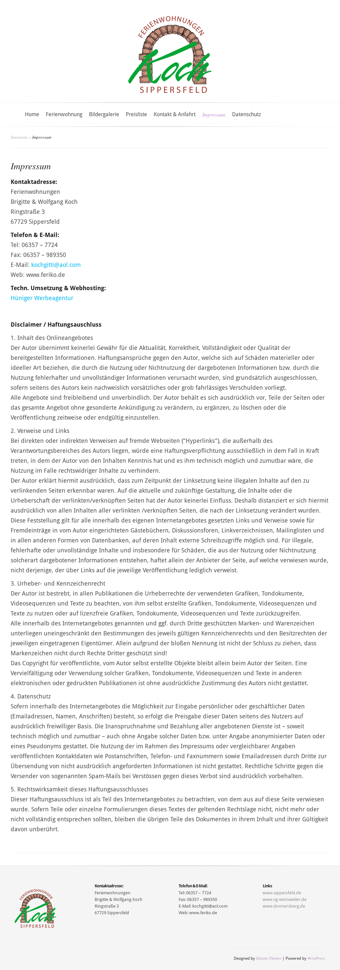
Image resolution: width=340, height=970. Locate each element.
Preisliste (136, 114)
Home (32, 114)
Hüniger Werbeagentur (42, 297)
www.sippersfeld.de (282, 892)
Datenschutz (246, 114)
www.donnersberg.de (284, 906)
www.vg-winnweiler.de (284, 899)
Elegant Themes (268, 958)
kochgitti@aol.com (56, 264)
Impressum (213, 114)
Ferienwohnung (64, 114)
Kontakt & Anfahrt (175, 114)
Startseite (19, 137)
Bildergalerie (104, 114)
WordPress (316, 958)
